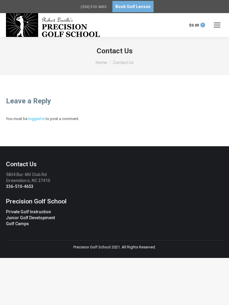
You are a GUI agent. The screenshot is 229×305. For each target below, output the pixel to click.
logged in (36, 118)
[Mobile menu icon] (217, 25)
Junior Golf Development (30, 217)
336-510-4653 (19, 186)
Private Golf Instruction (28, 211)
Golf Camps (17, 223)
